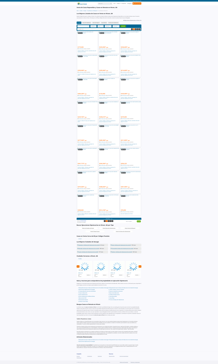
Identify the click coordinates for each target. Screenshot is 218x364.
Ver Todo (79, 22)
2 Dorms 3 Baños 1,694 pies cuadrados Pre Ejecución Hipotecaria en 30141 (86, 144)
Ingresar (130, 3)
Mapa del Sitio (111, 356)
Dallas (80, 258)
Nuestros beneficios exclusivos (116, 291)
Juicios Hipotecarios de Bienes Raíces (87, 296)
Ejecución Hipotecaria (87, 22)
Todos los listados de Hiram (88, 228)
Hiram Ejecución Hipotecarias (109, 228)
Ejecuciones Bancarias (114, 293)
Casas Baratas (104, 22)
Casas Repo (111, 298)
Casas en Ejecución (83, 293)
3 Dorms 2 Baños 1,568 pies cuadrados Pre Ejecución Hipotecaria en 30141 (107, 144)
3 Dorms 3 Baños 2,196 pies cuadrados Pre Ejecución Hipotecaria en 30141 (107, 191)
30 (82, 220)
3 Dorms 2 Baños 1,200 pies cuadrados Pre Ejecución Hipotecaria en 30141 (107, 121)
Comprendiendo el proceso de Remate (87, 291)
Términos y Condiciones (135, 362)
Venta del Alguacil (96, 22)
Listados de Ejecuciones (114, 294)
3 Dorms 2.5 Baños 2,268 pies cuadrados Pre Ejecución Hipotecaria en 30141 (129, 191)
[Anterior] (132, 29)
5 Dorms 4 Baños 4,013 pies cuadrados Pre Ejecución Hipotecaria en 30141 (107, 214)
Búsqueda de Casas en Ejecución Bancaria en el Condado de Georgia (93, 287)
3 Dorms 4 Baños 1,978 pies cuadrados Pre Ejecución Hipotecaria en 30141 (86, 98)
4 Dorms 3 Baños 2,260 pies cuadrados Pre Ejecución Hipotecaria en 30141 (129, 144)
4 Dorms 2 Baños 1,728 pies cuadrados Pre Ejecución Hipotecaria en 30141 (86, 168)
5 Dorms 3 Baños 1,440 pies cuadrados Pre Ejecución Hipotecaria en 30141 (129, 51)
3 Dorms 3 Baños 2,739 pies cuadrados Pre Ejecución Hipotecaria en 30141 (107, 168)
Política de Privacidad (124, 362)
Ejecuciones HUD (82, 298)
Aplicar (123, 26)
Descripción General (83, 299)
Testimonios (79, 357)
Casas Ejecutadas (113, 296)
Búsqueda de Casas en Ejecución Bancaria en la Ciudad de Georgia (123, 287)
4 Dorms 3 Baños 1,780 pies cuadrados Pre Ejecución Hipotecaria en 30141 (107, 51)
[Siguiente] (140, 29)
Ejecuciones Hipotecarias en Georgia (87, 289)
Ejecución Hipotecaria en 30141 (127, 213)
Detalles (88, 275)
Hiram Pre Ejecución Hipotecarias (123, 231)
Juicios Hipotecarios (83, 294)
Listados (118, 3)
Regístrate (100, 356)
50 (85, 220)
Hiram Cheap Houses (95, 231)
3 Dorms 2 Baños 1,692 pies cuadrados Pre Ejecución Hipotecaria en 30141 (129, 75)
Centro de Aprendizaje (124, 356)
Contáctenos (123, 3)
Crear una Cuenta (137, 3)
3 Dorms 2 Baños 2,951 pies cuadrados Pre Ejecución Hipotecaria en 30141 (107, 75)
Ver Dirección (81, 48)
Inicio (114, 3)
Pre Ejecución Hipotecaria (113, 22)
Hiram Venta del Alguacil (130, 228)
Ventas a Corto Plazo (83, 301)
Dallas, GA (80, 273)
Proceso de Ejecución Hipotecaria (116, 299)
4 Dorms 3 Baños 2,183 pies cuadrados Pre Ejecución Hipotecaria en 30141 (86, 191)
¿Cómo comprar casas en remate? (116, 289)
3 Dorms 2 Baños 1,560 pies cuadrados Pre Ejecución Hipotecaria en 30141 (129, 98)
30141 (80, 239)
